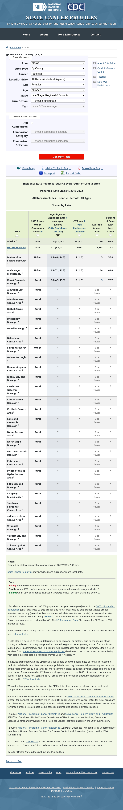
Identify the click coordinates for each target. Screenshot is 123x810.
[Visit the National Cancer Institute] (47, 5)
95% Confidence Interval (79, 228)
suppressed (32, 741)
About (44, 34)
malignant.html (20, 634)
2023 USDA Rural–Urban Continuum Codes (90, 696)
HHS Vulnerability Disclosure (81, 772)
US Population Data (67, 620)
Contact (95, 34)
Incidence (15, 47)
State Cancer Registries (20, 571)
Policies (30, 772)
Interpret (49, 173)
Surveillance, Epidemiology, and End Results (89, 713)
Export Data (73, 173)
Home (26, 34)
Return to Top (14, 761)
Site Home (15, 772)
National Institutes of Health (78, 787)
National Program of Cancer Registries (44, 651)
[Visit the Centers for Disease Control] (76, 5)
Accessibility (45, 772)
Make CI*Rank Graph (58, 168)
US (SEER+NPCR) (16, 247)
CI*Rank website (31, 679)
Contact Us (108, 772)
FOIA (58, 772)
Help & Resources (69, 34)
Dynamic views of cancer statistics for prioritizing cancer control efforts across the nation (61, 23)
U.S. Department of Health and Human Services (35, 787)
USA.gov (67, 790)
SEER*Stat (49, 616)
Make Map (28, 168)
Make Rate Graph (92, 168)
